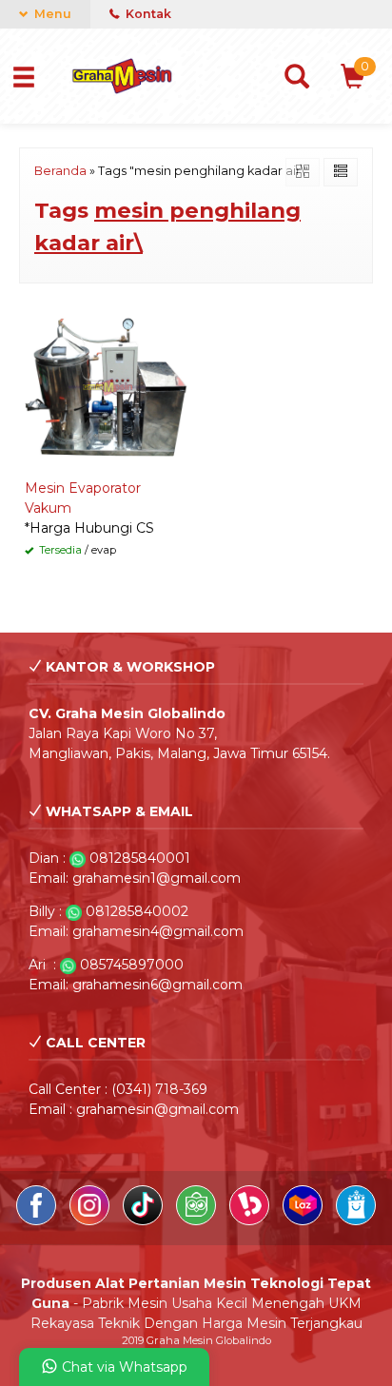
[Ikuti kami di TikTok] (145, 1220)
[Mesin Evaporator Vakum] (106, 386)
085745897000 (132, 964)
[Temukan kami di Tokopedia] (198, 1220)
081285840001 (139, 858)
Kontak (147, 14)
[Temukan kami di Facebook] (38, 1220)
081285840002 (137, 911)
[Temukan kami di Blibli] (356, 1220)
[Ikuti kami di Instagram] (91, 1220)
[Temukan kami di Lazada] (304, 1220)
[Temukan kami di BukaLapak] (251, 1220)
